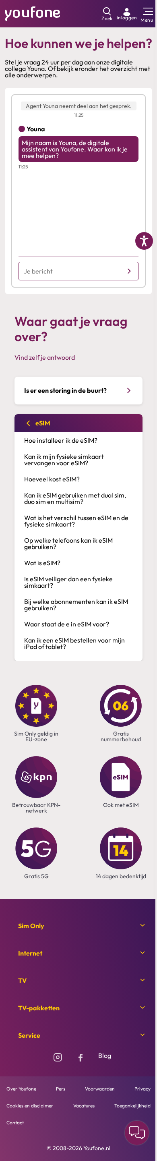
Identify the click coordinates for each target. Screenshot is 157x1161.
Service (29, 1035)
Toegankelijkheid (132, 1106)
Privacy (142, 1089)
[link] (127, 14)
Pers (60, 1089)
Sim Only (31, 926)
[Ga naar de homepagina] (32, 13)
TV (22, 980)
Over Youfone (21, 1089)
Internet (30, 953)
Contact (15, 1123)
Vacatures (84, 1106)
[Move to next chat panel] (137, 1133)
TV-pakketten (39, 1008)
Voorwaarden (100, 1089)
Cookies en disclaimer (29, 1106)
